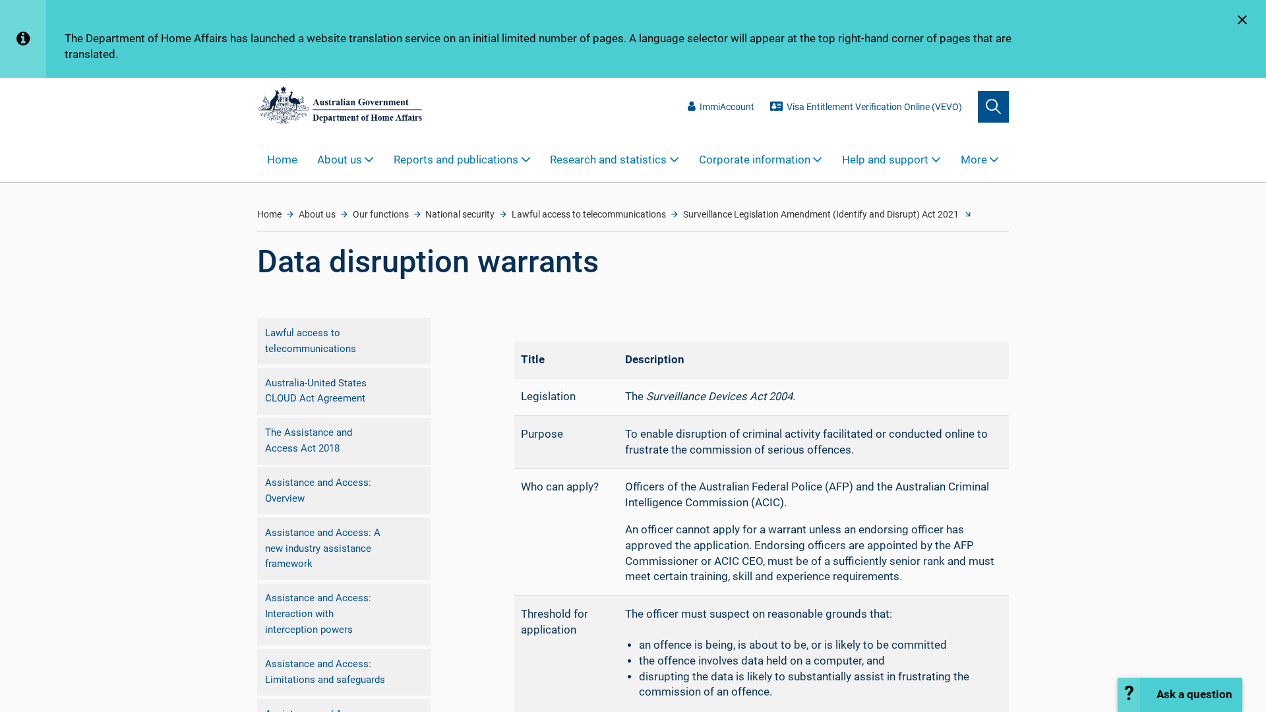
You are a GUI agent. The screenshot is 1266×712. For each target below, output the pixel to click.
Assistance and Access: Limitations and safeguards (325, 672)
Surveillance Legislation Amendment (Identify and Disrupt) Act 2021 (821, 214)
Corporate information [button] (754, 160)
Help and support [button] (885, 160)
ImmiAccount (727, 107)
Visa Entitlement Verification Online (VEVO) (874, 107)
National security (460, 214)
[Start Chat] (1180, 695)
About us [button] (339, 160)
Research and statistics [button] (608, 160)
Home (282, 160)
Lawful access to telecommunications (589, 214)
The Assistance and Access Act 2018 (308, 440)
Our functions (381, 214)
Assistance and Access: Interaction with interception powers (318, 613)
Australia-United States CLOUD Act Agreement (316, 391)
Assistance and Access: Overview (318, 490)
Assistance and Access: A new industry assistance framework (322, 548)
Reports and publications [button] (456, 160)
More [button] (974, 160)
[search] (993, 106)
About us (317, 214)
